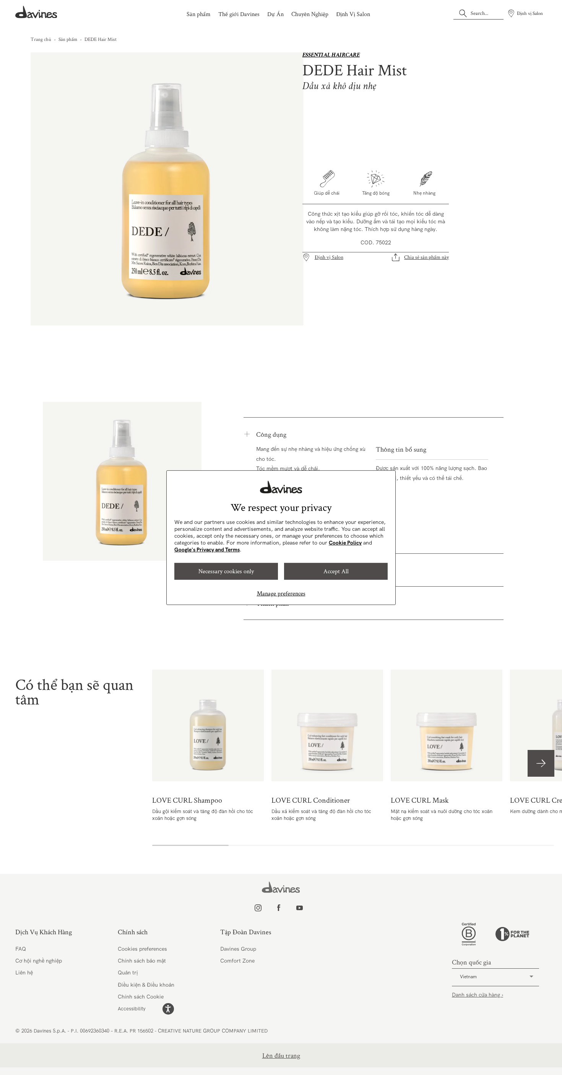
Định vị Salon (329, 257)
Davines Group (238, 948)
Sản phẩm (199, 14)
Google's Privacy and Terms (207, 549)
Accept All (336, 571)
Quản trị (128, 972)
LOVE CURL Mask (446, 725)
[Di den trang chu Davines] (36, 12)
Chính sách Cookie (141, 996)
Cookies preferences (142, 948)
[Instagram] (266, 907)
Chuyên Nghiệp (309, 14)
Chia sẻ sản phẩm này (426, 257)
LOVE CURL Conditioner (327, 725)
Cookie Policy (345, 542)
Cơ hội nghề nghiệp (38, 960)
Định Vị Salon (353, 14)
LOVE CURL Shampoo (208, 725)
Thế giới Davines (239, 14)
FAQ (20, 948)
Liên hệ (24, 972)
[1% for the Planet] (512, 934)
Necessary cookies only (226, 571)
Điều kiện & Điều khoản (146, 984)
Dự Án (275, 14)
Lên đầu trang (281, 1055)
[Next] (289, 188)
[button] (541, 763)
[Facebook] (286, 907)
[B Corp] (469, 934)
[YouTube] (307, 907)
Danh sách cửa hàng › (477, 994)
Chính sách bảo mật (142, 960)
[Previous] (45, 188)
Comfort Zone (237, 960)
